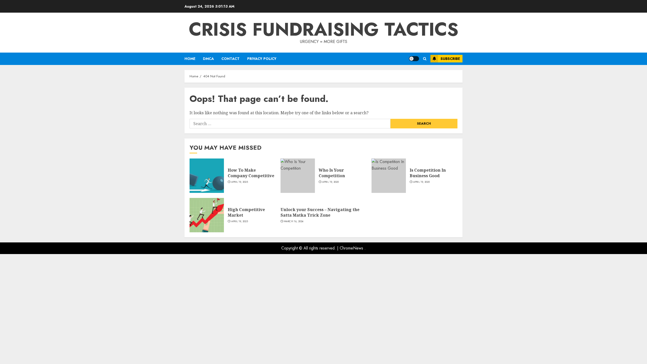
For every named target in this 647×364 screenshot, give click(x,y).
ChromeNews (351, 248)
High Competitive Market (246, 212)
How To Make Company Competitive (251, 172)
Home (189, 58)
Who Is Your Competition (332, 172)
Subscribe (450, 58)
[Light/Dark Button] (414, 58)
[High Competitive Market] (207, 215)
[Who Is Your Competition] (298, 175)
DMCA (208, 58)
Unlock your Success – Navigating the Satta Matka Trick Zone (320, 212)
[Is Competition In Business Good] (389, 175)
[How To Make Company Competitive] (207, 175)
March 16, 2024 (294, 221)
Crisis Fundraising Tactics (323, 29)
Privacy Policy (261, 58)
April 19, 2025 (239, 182)
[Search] (425, 59)
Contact (230, 58)
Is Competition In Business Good (428, 172)
